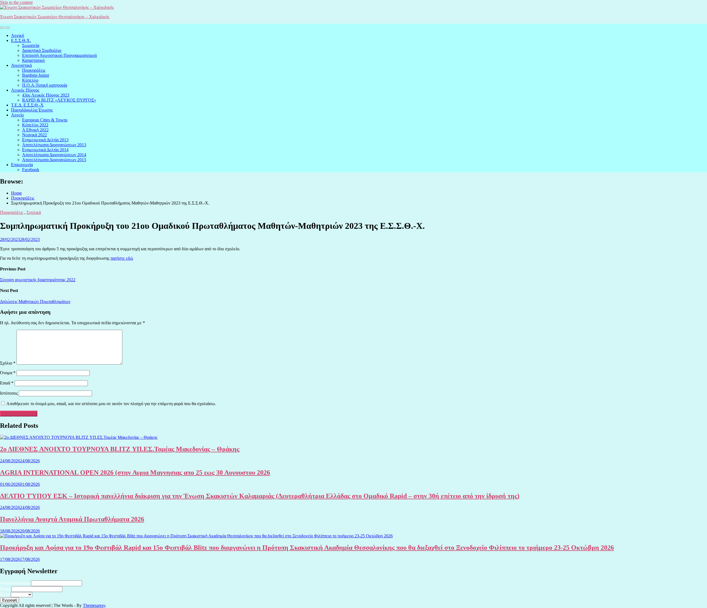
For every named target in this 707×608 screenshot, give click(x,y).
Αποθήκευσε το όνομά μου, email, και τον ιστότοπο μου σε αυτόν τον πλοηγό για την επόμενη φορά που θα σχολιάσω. (111, 403)
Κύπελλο (30, 80)
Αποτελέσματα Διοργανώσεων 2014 (54, 154)
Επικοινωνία (22, 164)
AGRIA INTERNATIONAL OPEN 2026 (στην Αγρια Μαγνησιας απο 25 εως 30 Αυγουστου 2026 (135, 472)
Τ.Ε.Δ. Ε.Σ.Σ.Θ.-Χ (27, 105)
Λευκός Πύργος (25, 90)
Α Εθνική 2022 (35, 130)
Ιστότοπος (9, 393)
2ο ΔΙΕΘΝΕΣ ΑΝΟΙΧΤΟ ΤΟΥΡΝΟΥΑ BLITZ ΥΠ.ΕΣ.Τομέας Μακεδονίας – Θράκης (119, 449)
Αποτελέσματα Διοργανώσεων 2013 (54, 144)
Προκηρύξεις (33, 70)
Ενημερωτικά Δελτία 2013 (45, 139)
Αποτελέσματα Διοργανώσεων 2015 (54, 159)
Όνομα (7, 372)
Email (7, 383)
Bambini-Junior (35, 75)
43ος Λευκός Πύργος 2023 (45, 95)
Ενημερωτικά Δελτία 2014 (45, 149)
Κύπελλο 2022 (35, 125)
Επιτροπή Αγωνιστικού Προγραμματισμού (59, 55)
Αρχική (17, 35)
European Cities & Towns (44, 120)
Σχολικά (34, 212)
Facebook (30, 169)
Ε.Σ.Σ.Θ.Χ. (21, 40)
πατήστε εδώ (121, 258)
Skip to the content (16, 2)
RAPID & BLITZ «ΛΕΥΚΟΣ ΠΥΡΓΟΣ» (59, 100)
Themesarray (94, 605)
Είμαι (5, 594)
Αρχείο (17, 115)
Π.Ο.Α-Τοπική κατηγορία (44, 85)
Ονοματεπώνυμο (15, 583)
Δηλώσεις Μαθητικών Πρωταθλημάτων (35, 301)
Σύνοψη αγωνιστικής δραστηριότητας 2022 (37, 279)
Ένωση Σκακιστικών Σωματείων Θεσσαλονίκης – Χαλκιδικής (54, 16)
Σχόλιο (7, 363)
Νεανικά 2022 (34, 134)
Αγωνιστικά (21, 65)
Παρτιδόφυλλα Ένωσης (32, 110)
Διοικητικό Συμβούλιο (41, 50)
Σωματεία (30, 45)
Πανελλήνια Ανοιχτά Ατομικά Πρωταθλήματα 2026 (72, 519)
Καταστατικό (33, 60)
